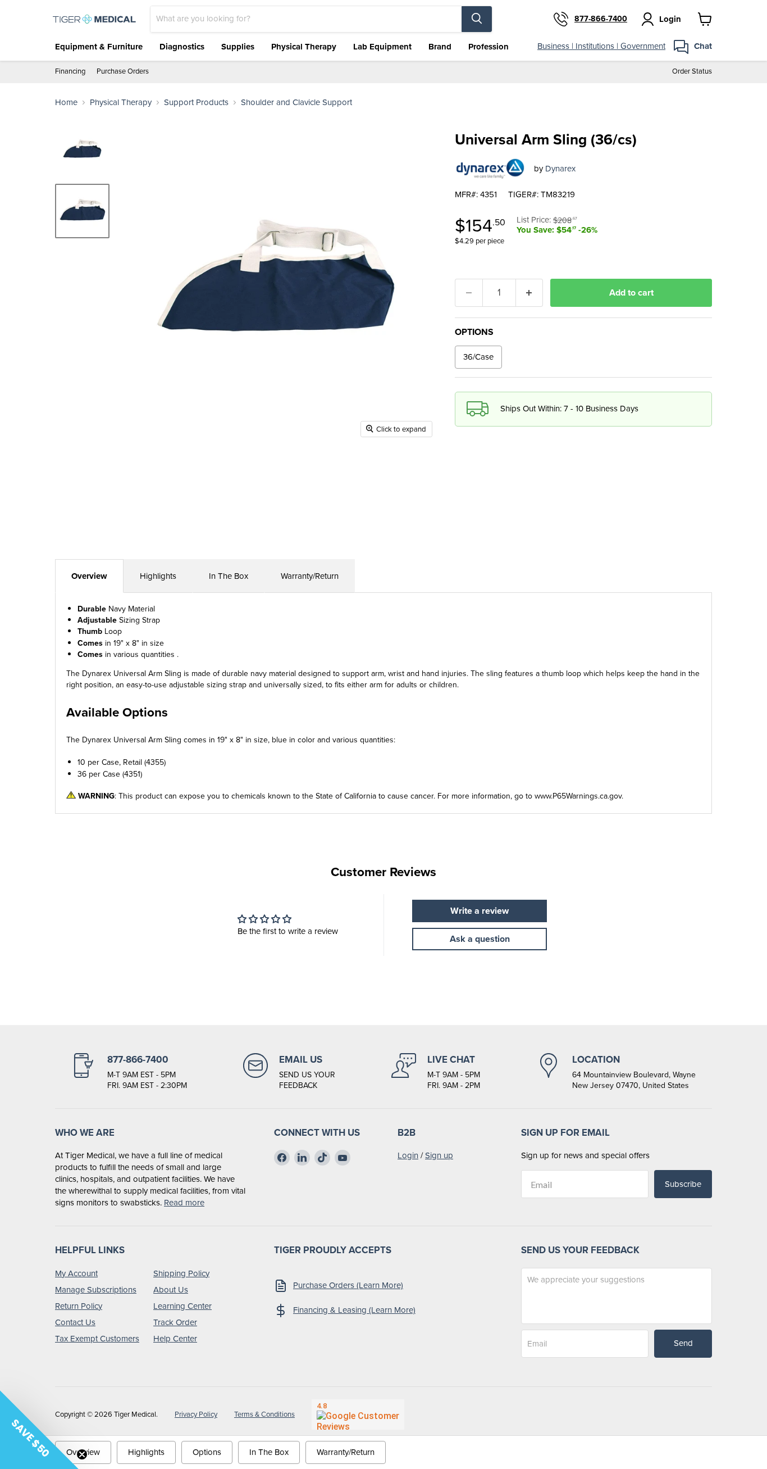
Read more (184, 1202)
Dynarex (560, 168)
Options (207, 1452)
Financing (70, 71)
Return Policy (78, 1306)
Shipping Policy (181, 1273)
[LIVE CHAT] (435, 1072)
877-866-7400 (600, 19)
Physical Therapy (303, 46)
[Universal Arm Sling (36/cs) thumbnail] (82, 150)
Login (408, 1155)
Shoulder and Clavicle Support (296, 102)
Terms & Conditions (264, 1414)
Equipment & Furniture (99, 46)
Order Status (692, 71)
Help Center (175, 1338)
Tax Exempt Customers (97, 1338)
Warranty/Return (310, 576)
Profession (488, 46)
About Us (170, 1290)
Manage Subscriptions (95, 1290)
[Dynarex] (490, 168)
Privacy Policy (196, 1414)
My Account (76, 1273)
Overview (89, 576)
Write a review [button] (479, 910)
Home (66, 102)
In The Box (228, 576)
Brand (439, 46)
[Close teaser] (82, 1454)
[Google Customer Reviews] (358, 1414)
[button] (39, 1429)
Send (683, 1343)
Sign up (439, 1155)
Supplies (237, 46)
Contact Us (75, 1322)
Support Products (196, 102)
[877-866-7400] (129, 1072)
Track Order (175, 1322)
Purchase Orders (123, 71)
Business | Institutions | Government (601, 46)
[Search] (477, 19)
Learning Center (182, 1306)
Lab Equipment (382, 46)
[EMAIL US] (289, 1072)
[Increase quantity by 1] (530, 293)
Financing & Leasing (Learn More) (354, 1310)
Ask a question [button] (480, 938)
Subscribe (683, 1184)
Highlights (158, 576)
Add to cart (631, 292)
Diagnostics (181, 46)
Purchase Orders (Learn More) (348, 1285)
